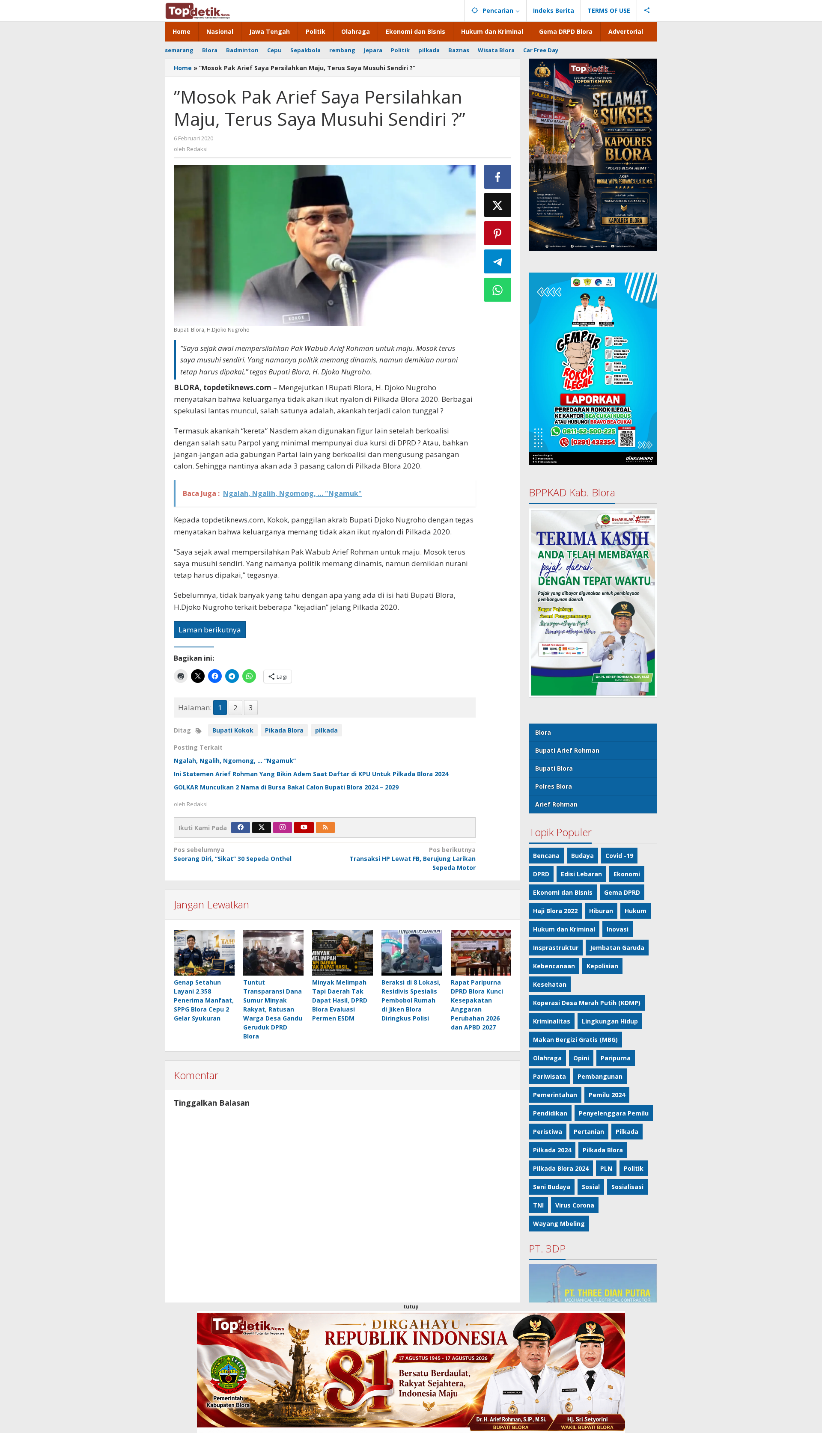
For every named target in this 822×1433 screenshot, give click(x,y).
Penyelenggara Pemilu (614, 1113)
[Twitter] (261, 827)
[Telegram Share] (498, 261)
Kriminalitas (551, 1021)
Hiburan (601, 911)
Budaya (582, 855)
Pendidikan (550, 1113)
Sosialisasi (627, 1187)
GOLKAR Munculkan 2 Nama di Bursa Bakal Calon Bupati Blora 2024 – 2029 (286, 787)
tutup (411, 1306)
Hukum (635, 911)
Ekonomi (627, 874)
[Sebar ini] (498, 177)
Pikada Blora (284, 730)
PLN (606, 1168)
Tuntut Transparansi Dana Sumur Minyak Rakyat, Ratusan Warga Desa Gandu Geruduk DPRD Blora (272, 1009)
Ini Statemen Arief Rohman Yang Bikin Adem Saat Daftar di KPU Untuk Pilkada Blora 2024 (311, 774)
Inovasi (617, 929)
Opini (581, 1058)
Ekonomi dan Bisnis (563, 892)
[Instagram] (282, 827)
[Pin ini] (498, 233)
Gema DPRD (622, 892)
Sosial (591, 1187)
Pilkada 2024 (552, 1150)
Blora (543, 732)
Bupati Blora (554, 768)
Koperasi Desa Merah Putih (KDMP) (586, 1003)
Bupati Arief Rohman (567, 750)
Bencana (546, 855)
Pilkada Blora (603, 1150)
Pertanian (589, 1131)
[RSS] (325, 827)
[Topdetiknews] (197, 10)
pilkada (326, 730)
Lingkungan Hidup (610, 1021)
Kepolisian (602, 966)
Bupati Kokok (232, 730)
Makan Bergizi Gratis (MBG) (575, 1039)
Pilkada (627, 1131)
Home (183, 68)
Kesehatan (549, 984)
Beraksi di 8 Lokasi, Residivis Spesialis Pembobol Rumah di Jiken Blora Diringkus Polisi (411, 1000)
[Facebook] (240, 827)
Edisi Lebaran (581, 874)
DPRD (541, 874)
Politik (633, 1168)
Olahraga (547, 1058)
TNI (538, 1205)
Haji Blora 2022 (555, 911)
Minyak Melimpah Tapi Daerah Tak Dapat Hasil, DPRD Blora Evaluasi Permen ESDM (339, 1000)
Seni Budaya (551, 1187)
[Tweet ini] (498, 205)
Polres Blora (553, 786)
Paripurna (616, 1058)
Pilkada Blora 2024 (561, 1168)
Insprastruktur (555, 947)
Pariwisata (549, 1076)
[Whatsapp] (498, 290)
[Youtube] (304, 827)
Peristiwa (547, 1131)
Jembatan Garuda (617, 947)
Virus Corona (574, 1205)
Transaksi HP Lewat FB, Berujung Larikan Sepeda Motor (412, 859)
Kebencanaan (554, 966)
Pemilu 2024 (607, 1095)
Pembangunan (600, 1076)
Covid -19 (619, 855)
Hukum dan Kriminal (564, 929)
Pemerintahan (555, 1095)
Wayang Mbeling (559, 1223)
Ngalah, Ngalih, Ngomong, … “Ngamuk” (235, 761)
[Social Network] (647, 10)
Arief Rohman (556, 804)
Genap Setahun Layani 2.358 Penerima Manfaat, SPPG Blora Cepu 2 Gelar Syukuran (204, 1000)
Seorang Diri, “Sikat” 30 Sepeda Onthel (233, 854)
